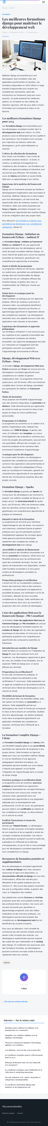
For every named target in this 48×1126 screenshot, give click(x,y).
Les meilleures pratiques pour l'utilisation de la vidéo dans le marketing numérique (23, 1071)
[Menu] (43, 2)
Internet (12, 8)
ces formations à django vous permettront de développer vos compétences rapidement (22, 224)
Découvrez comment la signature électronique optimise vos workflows (23, 1044)
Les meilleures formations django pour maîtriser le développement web (20, 1086)
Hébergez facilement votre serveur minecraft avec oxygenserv (22, 1063)
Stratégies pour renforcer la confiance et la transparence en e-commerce (21, 1029)
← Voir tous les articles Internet (14, 1001)
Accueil (4, 8)
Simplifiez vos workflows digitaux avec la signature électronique (21, 1036)
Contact (20, 1113)
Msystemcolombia (12, 1106)
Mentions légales (8, 1113)
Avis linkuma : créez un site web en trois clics (23, 1050)
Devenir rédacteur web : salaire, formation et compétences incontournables (22, 1078)
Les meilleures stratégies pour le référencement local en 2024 (24, 1056)
